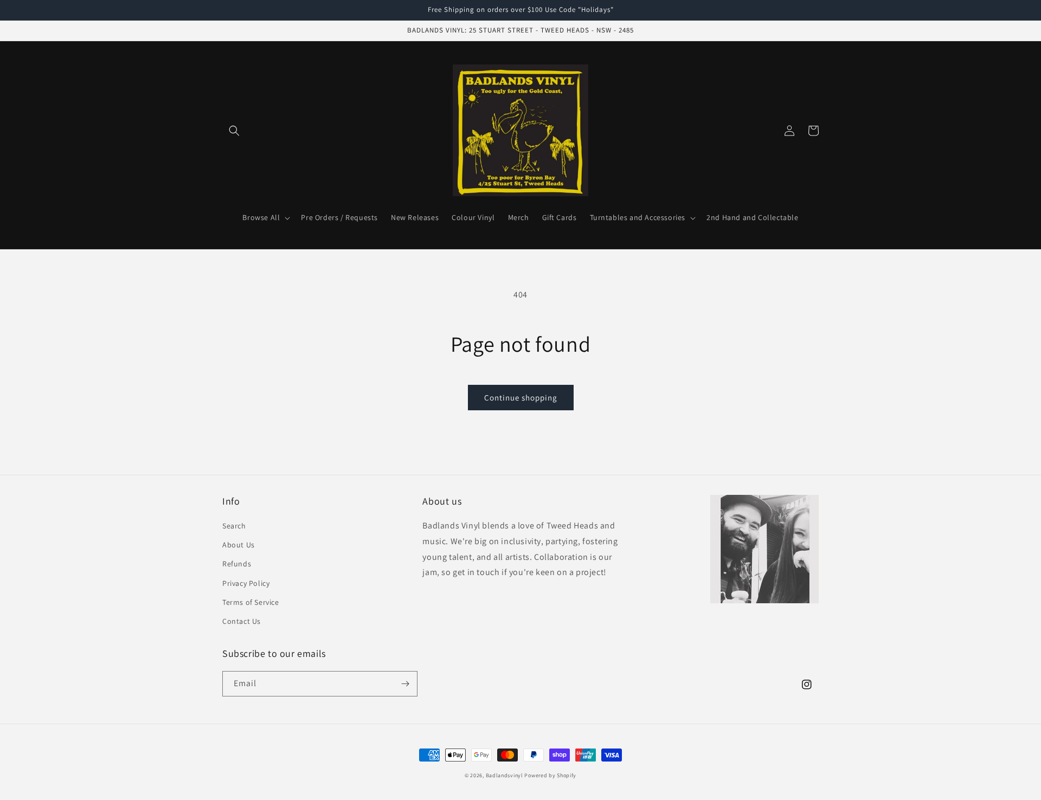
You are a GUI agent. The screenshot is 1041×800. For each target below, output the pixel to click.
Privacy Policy (245, 583)
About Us (238, 545)
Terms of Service (250, 602)
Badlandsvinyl (504, 775)
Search (234, 526)
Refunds (236, 564)
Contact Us (241, 621)
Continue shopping (520, 397)
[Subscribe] (405, 683)
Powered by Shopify (550, 775)
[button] (234, 131)
